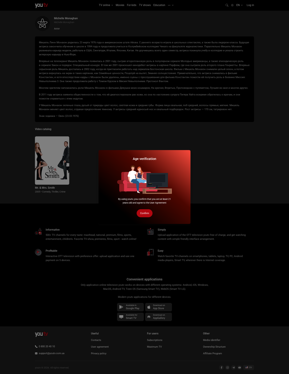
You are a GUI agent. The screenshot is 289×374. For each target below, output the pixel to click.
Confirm (144, 213)
